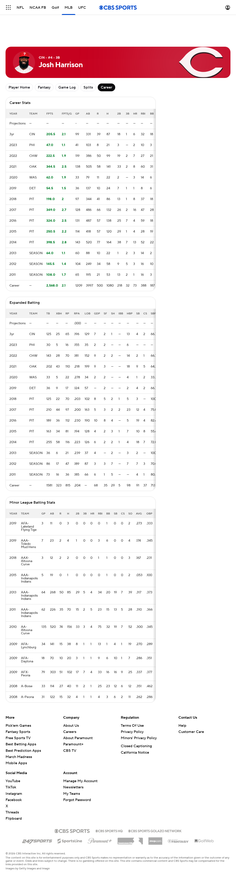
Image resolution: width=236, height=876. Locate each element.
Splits (88, 87)
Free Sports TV (18, 738)
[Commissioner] (130, 839)
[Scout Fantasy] (178, 841)
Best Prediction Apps (23, 750)
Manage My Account (80, 781)
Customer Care (191, 732)
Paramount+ (73, 744)
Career (106, 87)
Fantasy (44, 87)
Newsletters (73, 787)
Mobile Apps (16, 763)
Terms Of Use (132, 725)
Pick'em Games (18, 725)
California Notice (135, 752)
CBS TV (69, 750)
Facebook (14, 800)
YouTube (13, 781)
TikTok (11, 787)
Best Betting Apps (21, 744)
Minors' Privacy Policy (139, 738)
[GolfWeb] (204, 841)
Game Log (67, 87)
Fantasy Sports (18, 732)
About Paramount (78, 738)
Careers (69, 732)
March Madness (19, 757)
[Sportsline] (70, 840)
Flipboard (14, 818)
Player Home (19, 87)
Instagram (14, 793)
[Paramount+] (100, 840)
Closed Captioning (136, 746)
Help (182, 725)
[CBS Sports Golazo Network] (155, 830)
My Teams (71, 793)
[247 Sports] (37, 840)
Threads (12, 812)
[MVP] (155, 839)
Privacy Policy (132, 732)
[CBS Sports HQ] (109, 830)
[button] (8, 7)
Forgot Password (77, 800)
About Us (71, 725)
